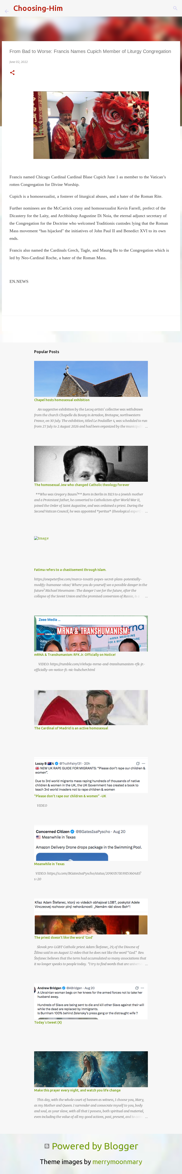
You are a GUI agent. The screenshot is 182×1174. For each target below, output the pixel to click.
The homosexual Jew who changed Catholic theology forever (81, 485)
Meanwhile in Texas (49, 864)
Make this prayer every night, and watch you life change (77, 1090)
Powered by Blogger (94, 1146)
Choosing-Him (38, 8)
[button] (12, 73)
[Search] (69, 8)
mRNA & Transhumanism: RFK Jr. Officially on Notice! (75, 655)
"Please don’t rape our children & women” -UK (70, 796)
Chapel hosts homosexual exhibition (62, 400)
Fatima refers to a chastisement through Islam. (70, 570)
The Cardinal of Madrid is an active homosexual (71, 728)
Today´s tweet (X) (48, 1022)
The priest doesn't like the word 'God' (63, 937)
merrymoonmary (117, 1161)
